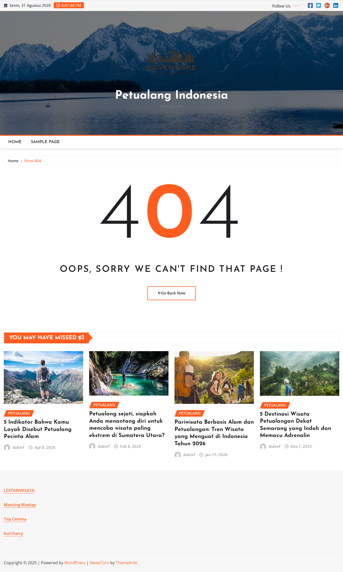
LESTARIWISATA (19, 490)
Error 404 (33, 160)
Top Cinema (15, 519)
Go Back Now (173, 292)
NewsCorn (99, 562)
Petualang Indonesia (171, 96)
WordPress (74, 562)
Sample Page (45, 142)
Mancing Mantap (20, 504)
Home (15, 142)
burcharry (13, 533)
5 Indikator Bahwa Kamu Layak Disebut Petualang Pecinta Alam (38, 429)
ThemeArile (126, 562)
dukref (18, 447)
